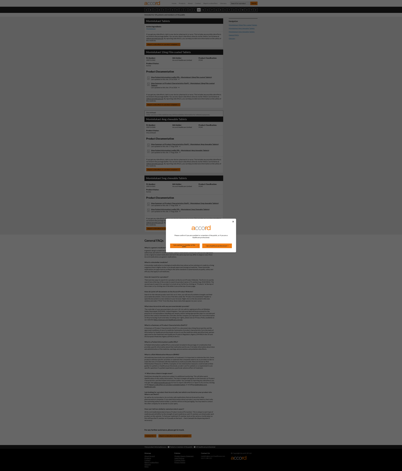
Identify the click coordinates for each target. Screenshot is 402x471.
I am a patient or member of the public (184, 245)
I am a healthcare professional (216, 246)
